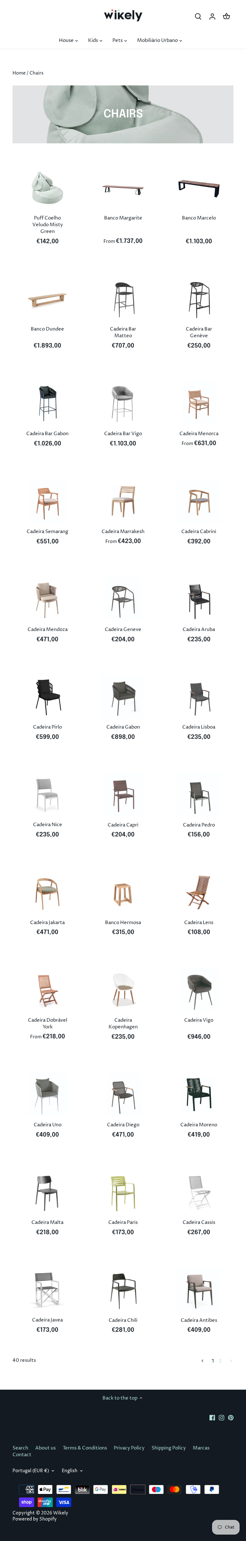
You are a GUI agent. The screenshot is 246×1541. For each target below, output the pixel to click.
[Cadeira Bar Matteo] (123, 299)
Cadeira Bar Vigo (123, 433)
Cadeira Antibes (199, 1320)
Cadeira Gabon (123, 727)
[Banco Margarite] (123, 188)
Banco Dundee (47, 329)
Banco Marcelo (199, 218)
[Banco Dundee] (47, 299)
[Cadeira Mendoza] (47, 599)
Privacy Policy (129, 1448)
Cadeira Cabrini (198, 531)
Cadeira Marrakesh (123, 531)
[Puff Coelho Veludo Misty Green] (47, 188)
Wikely (60, 1513)
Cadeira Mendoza (48, 629)
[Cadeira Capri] (123, 794)
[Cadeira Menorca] (199, 403)
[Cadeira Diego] (123, 1094)
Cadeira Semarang (47, 531)
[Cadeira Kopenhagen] (123, 989)
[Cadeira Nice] (47, 794)
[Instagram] (221, 1417)
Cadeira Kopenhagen (123, 1023)
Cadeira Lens (198, 922)
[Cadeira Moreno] (199, 1094)
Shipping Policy (169, 1448)
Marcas (201, 1448)
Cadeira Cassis (199, 1222)
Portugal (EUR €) (30, 1470)
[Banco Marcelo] (199, 188)
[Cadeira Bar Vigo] (123, 403)
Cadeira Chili (123, 1320)
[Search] (198, 16)
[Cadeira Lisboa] (199, 697)
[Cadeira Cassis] (199, 1192)
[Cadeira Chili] (123, 1290)
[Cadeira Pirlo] (47, 697)
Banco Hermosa (123, 922)
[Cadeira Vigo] (199, 989)
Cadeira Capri (123, 825)
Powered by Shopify (34, 1519)
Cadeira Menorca (198, 433)
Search (20, 1448)
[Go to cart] (226, 16)
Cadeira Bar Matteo (123, 332)
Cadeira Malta (47, 1222)
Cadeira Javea (47, 1320)
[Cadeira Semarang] (47, 501)
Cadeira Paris (123, 1222)
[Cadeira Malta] (47, 1192)
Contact (21, 1454)
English (70, 1470)
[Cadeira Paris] (123, 1192)
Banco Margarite (123, 218)
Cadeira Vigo (198, 1020)
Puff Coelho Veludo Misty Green (47, 225)
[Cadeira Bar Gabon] (47, 403)
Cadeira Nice (47, 824)
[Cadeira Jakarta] (47, 892)
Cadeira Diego (123, 1125)
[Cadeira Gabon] (123, 697)
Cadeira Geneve (123, 629)
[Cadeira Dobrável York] (47, 989)
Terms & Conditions (85, 1448)
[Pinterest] (231, 1417)
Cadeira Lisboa (198, 727)
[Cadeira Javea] (47, 1290)
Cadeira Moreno (198, 1125)
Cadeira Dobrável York (47, 1023)
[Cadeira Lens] (199, 892)
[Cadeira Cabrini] (199, 501)
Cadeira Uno (48, 1125)
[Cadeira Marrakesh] (123, 501)
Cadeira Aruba (199, 629)
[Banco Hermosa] (123, 892)
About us (45, 1448)
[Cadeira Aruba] (199, 599)
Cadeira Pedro (199, 825)
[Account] (212, 16)
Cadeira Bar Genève (199, 332)
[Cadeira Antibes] (199, 1290)
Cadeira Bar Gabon (47, 433)
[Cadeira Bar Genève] (199, 299)
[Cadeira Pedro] (199, 794)
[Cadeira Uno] (47, 1094)
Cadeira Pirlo (47, 727)
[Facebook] (212, 1417)
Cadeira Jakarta (47, 922)
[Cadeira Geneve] (123, 599)
